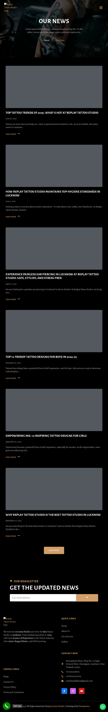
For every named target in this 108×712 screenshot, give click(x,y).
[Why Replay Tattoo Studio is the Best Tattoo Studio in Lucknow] (54, 489)
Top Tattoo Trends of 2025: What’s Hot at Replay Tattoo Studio (52, 112)
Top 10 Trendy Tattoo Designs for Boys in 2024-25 (41, 356)
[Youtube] (82, 691)
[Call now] (7, 706)
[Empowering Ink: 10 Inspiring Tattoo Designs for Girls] (54, 410)
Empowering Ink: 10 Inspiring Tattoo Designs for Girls (46, 435)
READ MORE (11, 134)
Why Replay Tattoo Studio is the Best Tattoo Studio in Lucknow (53, 514)
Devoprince (84, 706)
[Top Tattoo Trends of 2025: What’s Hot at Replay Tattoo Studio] (54, 87)
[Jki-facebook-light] (64, 691)
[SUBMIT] (87, 597)
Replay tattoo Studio (55, 706)
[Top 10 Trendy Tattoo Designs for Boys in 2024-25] (54, 331)
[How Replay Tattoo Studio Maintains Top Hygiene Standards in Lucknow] (54, 166)
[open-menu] (101, 8)
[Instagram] (73, 691)
